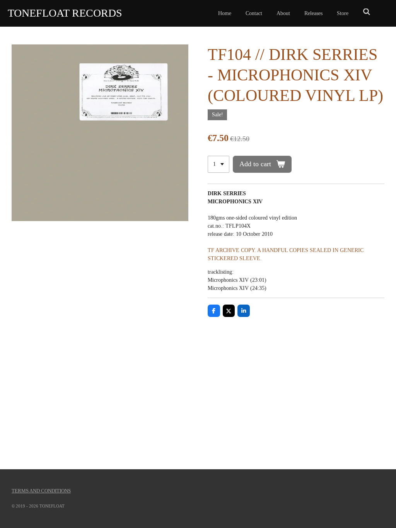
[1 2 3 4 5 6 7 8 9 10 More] (218, 164)
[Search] (366, 12)
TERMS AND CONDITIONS (41, 491)
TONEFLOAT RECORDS (65, 13)
